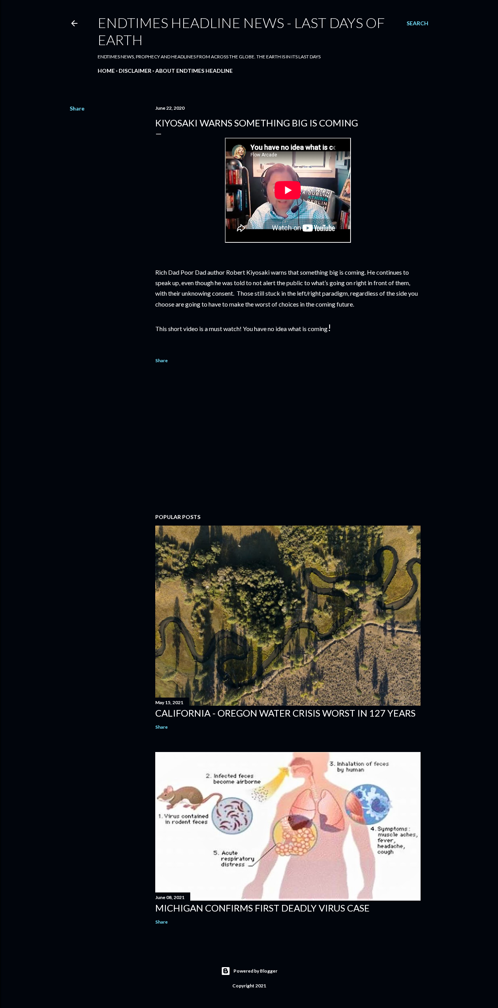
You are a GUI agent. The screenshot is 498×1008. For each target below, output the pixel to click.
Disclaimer (135, 70)
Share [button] (77, 108)
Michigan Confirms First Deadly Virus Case (262, 907)
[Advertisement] (288, 439)
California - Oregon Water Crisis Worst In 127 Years (285, 713)
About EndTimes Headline (194, 70)
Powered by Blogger (255, 971)
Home (106, 70)
